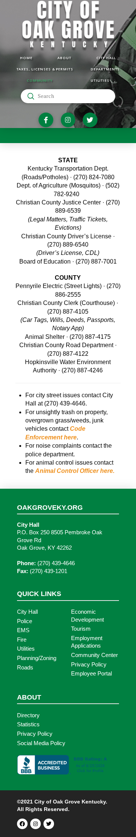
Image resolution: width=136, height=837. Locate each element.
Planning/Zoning (36, 658)
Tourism (81, 629)
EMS (23, 630)
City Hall (27, 612)
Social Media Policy (41, 743)
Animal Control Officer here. (74, 471)
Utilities (26, 649)
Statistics (28, 724)
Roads (25, 668)
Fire (21, 640)
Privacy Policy (89, 665)
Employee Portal (91, 674)
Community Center (94, 655)
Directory (28, 715)
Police (24, 621)
